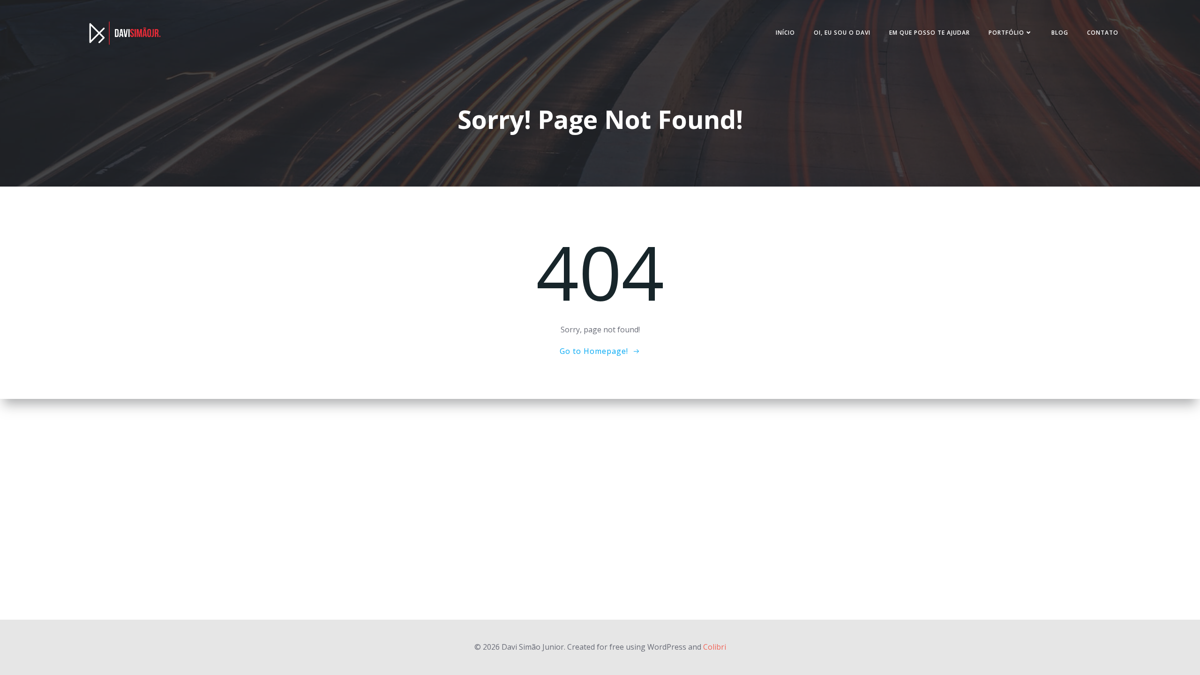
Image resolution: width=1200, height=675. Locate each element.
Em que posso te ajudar (929, 33)
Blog (1059, 33)
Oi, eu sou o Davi (842, 33)
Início (785, 33)
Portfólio (1006, 33)
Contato (1102, 33)
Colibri (714, 647)
